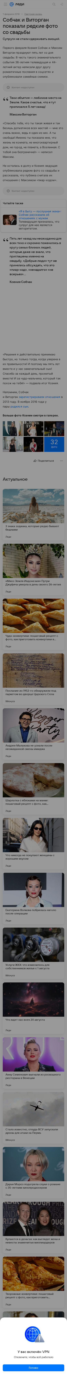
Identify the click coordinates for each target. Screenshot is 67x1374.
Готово (33, 1367)
